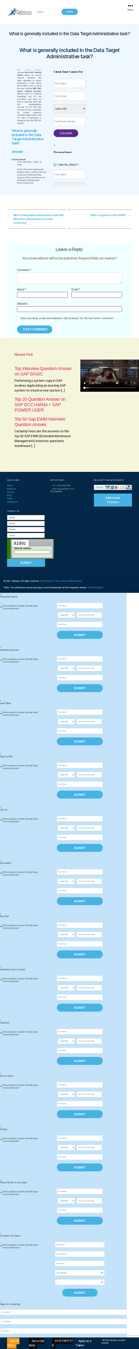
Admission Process (113, 500)
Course (10, 492)
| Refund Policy (75, 581)
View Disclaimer (95, 587)
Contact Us (12, 502)
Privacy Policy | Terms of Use (53, 581)
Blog (9, 495)
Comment (24, 270)
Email (75, 289)
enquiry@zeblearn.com (63, 489)
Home (10, 485)
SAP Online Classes (29, 70)
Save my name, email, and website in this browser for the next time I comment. (67, 318)
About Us (11, 489)
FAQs (9, 498)
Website (22, 303)
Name (21, 289)
